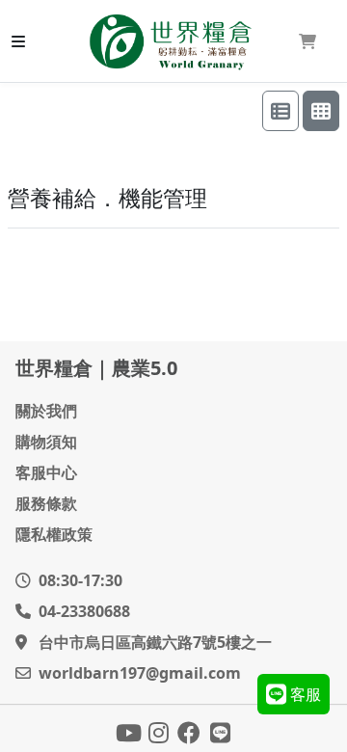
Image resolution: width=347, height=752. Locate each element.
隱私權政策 (54, 534)
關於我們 (46, 410)
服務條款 (46, 503)
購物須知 (46, 441)
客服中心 (46, 472)
